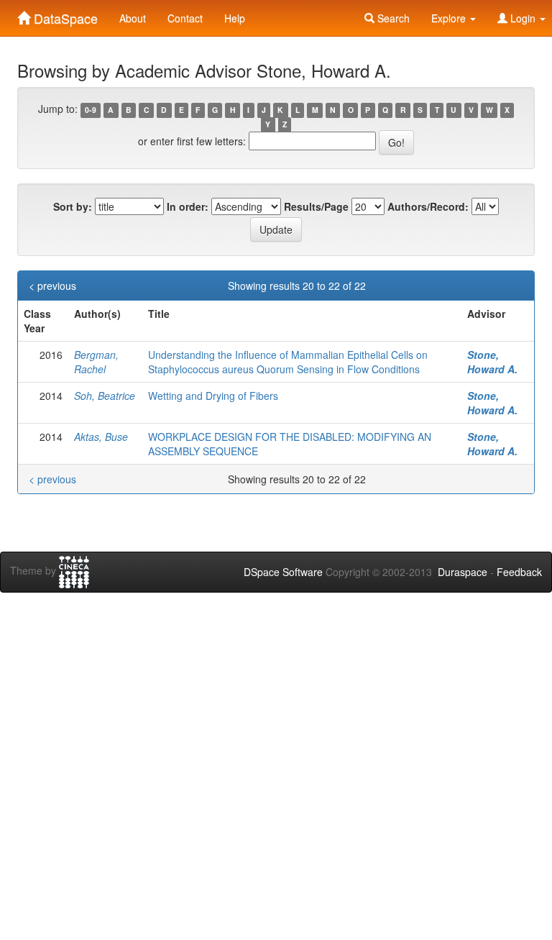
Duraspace (462, 572)
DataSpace (64, 15)
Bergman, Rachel (96, 361)
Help (234, 18)
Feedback (519, 572)
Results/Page (316, 206)
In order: (187, 206)
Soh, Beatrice (104, 395)
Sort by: (72, 206)
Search (392, 18)
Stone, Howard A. (492, 361)
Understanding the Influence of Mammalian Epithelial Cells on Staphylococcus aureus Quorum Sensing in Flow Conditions (288, 361)
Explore (450, 18)
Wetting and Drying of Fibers (213, 395)
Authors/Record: (428, 206)
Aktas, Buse (101, 436)
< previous (52, 285)
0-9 (90, 109)
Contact (185, 18)
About (132, 18)
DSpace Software (283, 572)
